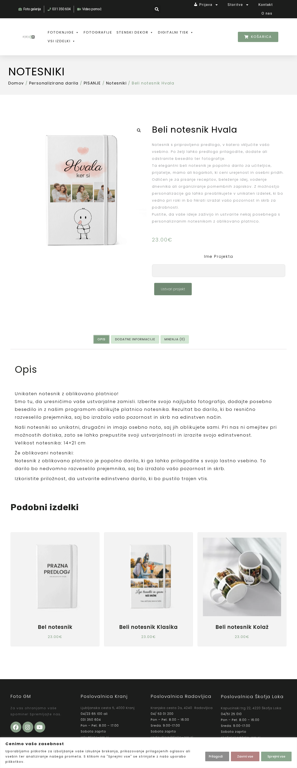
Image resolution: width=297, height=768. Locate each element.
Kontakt (265, 5)
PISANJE (92, 83)
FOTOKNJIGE (61, 32)
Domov (16, 83)
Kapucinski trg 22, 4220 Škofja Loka (251, 708)
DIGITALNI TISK (173, 32)
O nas (267, 13)
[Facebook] (15, 727)
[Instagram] (27, 727)
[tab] (101, 339)
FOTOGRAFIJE (97, 32)
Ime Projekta (218, 256)
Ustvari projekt (173, 289)
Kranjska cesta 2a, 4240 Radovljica (182, 708)
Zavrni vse (245, 756)
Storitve (235, 5)
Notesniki (36, 71)
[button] (157, 9)
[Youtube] (39, 727)
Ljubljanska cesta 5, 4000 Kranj (108, 708)
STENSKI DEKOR (132, 32)
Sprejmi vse (276, 756)
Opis (101, 339)
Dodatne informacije (135, 339)
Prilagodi (216, 756)
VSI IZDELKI (59, 41)
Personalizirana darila (53, 83)
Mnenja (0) (174, 339)
